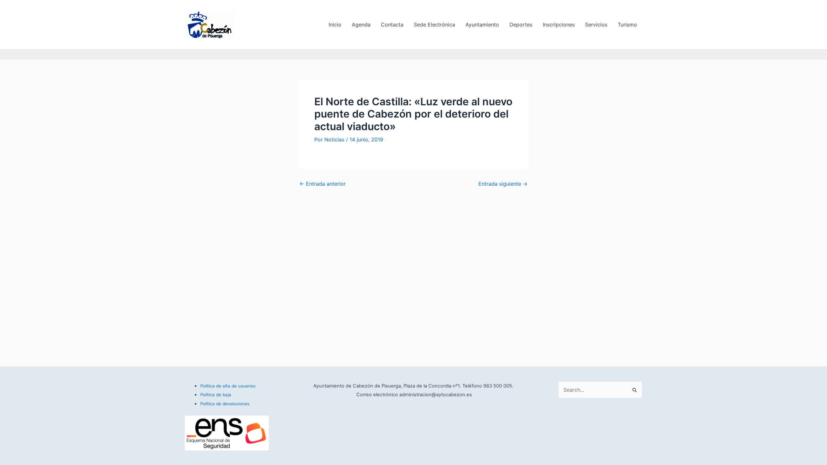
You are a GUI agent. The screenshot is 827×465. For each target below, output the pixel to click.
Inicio (335, 24)
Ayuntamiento (482, 24)
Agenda (361, 24)
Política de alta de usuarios (228, 385)
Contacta (392, 24)
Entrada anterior (322, 183)
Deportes (520, 24)
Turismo (627, 24)
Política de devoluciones (224, 403)
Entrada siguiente (503, 183)
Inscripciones (559, 24)
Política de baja (215, 394)
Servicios (596, 24)
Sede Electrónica (434, 24)
